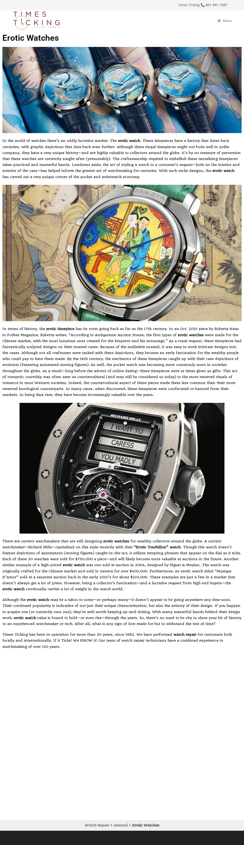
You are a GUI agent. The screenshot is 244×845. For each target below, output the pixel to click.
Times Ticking (15, 634)
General (121, 825)
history (193, 141)
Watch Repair (97, 825)
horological (29, 389)
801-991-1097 (216, 5)
